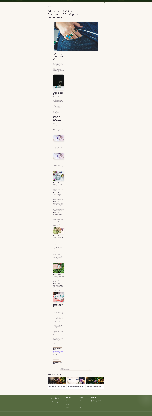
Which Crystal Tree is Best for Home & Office (57, 386)
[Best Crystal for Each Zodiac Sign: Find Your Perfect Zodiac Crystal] (76, 380)
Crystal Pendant (68, 404)
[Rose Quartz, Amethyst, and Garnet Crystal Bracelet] (58, 138)
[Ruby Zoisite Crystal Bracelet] (58, 230)
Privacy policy (60, 413)
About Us (67, 407)
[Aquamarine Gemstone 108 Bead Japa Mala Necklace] (58, 176)
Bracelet (80, 407)
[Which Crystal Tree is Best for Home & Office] (57, 380)
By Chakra (80, 404)
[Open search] (101, 3)
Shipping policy (67, 413)
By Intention (80, 400)
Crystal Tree (67, 400)
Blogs (79, 408)
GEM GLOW (53, 413)
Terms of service (63, 413)
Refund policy (56, 413)
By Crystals (80, 403)
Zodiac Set (67, 403)
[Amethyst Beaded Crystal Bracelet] (58, 156)
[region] (76, 1)
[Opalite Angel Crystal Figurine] (58, 268)
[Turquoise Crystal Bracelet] (58, 297)
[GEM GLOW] (50, 3)
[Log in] (102, 3)
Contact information (72, 413)
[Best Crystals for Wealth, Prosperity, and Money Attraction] (95, 380)
